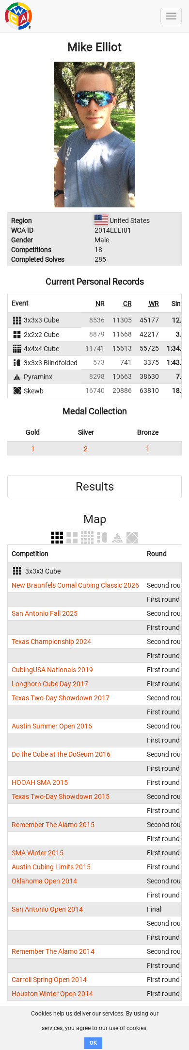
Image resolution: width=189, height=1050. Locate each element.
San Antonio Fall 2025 (45, 613)
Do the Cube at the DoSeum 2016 (61, 754)
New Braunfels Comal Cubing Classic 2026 (75, 585)
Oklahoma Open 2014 (44, 881)
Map (94, 519)
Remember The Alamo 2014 (53, 951)
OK (93, 1043)
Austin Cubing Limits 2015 (51, 867)
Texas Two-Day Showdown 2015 (61, 796)
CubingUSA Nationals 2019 (52, 670)
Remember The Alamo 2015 (53, 825)
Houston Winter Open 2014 (52, 994)
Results (95, 486)
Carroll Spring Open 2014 (49, 979)
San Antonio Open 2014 (47, 909)
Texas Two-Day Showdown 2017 (61, 698)
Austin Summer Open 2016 (52, 726)
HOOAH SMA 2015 (40, 782)
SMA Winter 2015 (37, 853)
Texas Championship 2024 (51, 641)
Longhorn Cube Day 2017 (50, 684)
